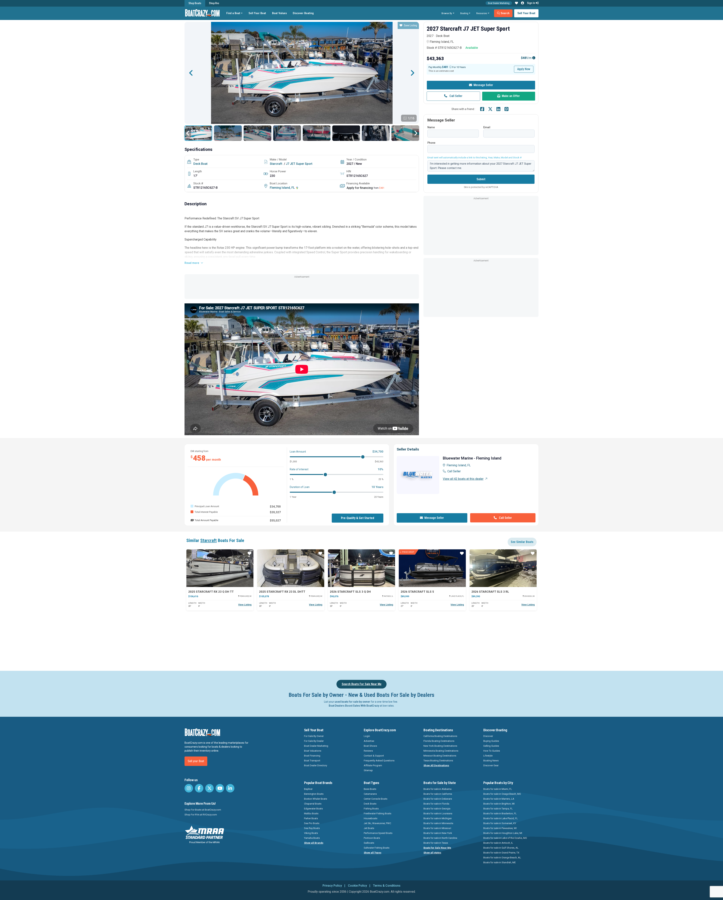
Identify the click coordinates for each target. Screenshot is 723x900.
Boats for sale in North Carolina (440, 838)
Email (486, 127)
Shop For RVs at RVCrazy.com (201, 814)
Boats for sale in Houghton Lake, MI (502, 833)
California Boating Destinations (440, 736)
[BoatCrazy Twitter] (209, 788)
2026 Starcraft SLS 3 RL (490, 591)
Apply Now (523, 69)
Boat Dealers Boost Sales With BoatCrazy (354, 705)
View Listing (245, 604)
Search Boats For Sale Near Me (361, 684)
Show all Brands (313, 842)
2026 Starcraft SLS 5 (417, 591)
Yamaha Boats (312, 838)
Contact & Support (374, 755)
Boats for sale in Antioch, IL (498, 842)
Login (367, 736)
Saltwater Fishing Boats (376, 847)
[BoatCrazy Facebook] (199, 788)
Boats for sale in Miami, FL (497, 789)
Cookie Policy (357, 885)
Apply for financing (360, 188)
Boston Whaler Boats (315, 798)
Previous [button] (191, 73)
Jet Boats (369, 828)
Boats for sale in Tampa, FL (498, 808)
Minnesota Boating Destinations (440, 750)
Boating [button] (464, 13)
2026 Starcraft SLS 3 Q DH (350, 591)
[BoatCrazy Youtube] (220, 788)
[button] (516, 3)
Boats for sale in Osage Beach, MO (502, 793)
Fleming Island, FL (283, 187)
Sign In (531, 3)
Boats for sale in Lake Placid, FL (500, 818)
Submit (481, 179)
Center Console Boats (375, 798)
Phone (431, 142)
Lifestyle (488, 755)
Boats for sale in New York (437, 833)
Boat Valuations (312, 750)
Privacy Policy (332, 885)
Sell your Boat (196, 761)
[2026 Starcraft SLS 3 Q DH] (361, 568)
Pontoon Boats (372, 838)
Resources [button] (481, 13)
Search (504, 13)
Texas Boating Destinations (438, 760)
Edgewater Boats (313, 808)
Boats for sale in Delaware (437, 798)
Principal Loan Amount (207, 506)
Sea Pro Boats (311, 823)
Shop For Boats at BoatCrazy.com (203, 809)
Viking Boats (311, 833)
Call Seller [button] (455, 96)
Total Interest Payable (206, 512)
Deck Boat (200, 164)
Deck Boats (370, 803)
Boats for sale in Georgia (436, 808)
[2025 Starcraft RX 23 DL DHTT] (290, 568)
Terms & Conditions (386, 885)
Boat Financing (312, 755)
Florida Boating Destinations (438, 741)
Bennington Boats (313, 793)
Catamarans (370, 793)
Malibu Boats (311, 813)
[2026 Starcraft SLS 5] (432, 568)
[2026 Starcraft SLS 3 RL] (503, 568)
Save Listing (410, 25)
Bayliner (308, 789)
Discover (488, 736)
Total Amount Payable (206, 520)
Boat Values (279, 13)
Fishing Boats (371, 808)
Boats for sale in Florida (436, 803)
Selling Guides (491, 745)
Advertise (369, 741)
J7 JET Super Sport (299, 164)
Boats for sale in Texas (435, 842)
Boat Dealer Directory (315, 765)
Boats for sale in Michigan (437, 818)
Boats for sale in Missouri (437, 828)
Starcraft (276, 164)
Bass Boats (370, 789)
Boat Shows (370, 745)
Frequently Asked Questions (379, 760)
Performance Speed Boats (378, 833)
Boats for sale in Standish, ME (499, 862)
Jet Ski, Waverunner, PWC (377, 823)
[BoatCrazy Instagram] (189, 788)
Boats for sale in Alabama (437, 789)
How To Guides (491, 750)
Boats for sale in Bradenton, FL (500, 813)
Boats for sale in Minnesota (438, 823)
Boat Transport (312, 760)
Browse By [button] (447, 13)
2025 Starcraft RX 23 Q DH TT (211, 591)
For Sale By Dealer (314, 741)
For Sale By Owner (314, 736)
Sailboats (369, 842)
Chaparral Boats (312, 803)
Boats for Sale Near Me (437, 847)
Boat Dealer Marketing (498, 3)
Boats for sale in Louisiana (437, 813)
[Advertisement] (301, 287)
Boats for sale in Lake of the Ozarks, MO (505, 838)
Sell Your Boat (257, 13)
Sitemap (368, 770)
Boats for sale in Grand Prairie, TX (501, 852)
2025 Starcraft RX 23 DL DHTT (282, 591)
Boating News (491, 760)
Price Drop (408, 552)
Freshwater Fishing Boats (377, 813)
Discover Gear (491, 765)
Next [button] (412, 73)
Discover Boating (303, 13)
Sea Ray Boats (312, 828)
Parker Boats (311, 818)
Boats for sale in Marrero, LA (498, 798)
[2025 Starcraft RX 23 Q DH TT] (219, 568)
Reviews (368, 750)
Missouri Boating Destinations (439, 755)
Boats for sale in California (437, 793)
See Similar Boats (522, 542)
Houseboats (370, 818)
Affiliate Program (373, 765)
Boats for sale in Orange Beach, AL (502, 857)
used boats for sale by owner (352, 701)
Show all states (432, 852)
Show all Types (372, 852)
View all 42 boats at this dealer (463, 479)
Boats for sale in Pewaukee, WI (500, 828)
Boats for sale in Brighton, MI (499, 803)
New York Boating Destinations (440, 745)
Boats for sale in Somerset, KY (499, 823)
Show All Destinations (436, 765)
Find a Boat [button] (233, 13)
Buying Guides (491, 741)
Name (431, 127)
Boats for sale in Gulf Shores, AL (501, 847)
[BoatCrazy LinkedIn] (230, 788)
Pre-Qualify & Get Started (357, 518)
